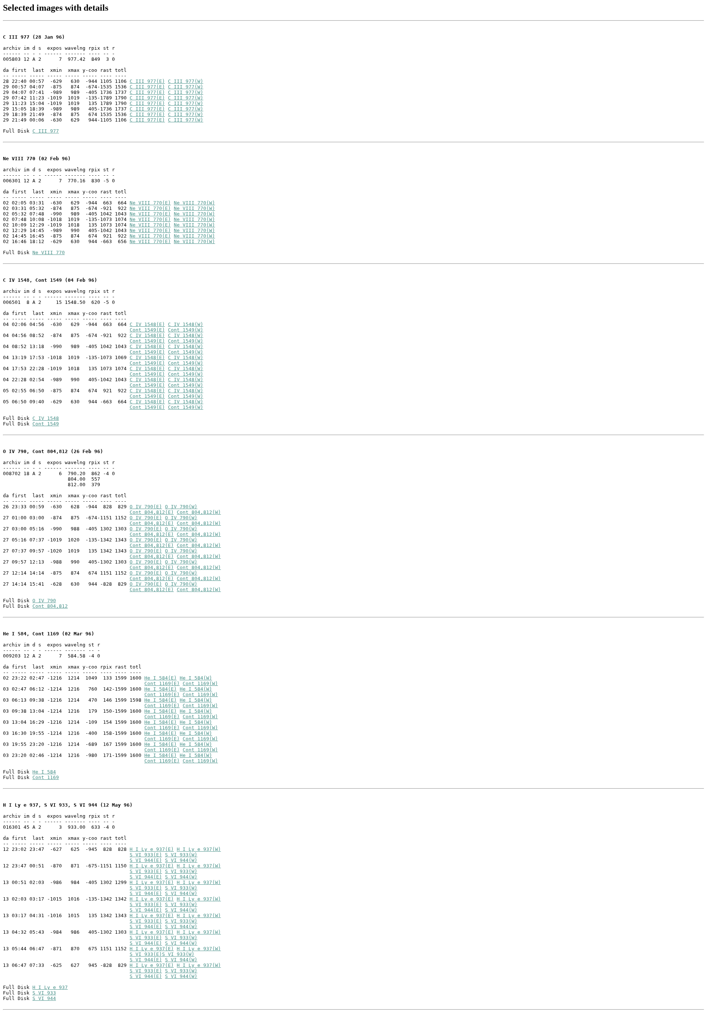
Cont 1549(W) (185, 330)
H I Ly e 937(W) (199, 849)
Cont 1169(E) (162, 683)
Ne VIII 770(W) (194, 203)
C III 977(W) (185, 81)
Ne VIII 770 (48, 252)
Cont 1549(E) (147, 330)
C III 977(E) (147, 81)
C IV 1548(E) (147, 324)
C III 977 (45, 131)
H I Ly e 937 (50, 987)
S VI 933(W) (181, 854)
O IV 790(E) (146, 506)
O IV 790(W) (181, 506)
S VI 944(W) (181, 860)
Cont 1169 (45, 777)
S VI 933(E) (146, 854)
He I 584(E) (160, 678)
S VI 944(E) (146, 860)
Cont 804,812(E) (152, 512)
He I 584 (44, 772)
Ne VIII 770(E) (150, 203)
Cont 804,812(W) (199, 512)
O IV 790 (44, 600)
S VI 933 (44, 993)
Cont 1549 (45, 424)
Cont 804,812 (50, 606)
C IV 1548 (45, 418)
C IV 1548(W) (185, 324)
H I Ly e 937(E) (152, 849)
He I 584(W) (196, 678)
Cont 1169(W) (200, 683)
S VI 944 (44, 998)
